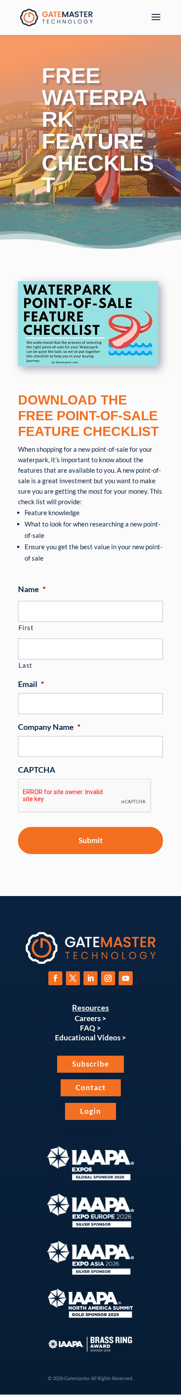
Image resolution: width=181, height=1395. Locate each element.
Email (31, 684)
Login (90, 1111)
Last (25, 665)
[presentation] (85, 796)
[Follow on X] (73, 978)
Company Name (49, 727)
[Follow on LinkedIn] (90, 978)
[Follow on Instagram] (108, 978)
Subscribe (90, 1063)
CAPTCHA (36, 769)
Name (32, 589)
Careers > (90, 1018)
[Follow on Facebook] (55, 978)
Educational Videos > (90, 1037)
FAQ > (90, 1027)
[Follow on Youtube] (126, 978)
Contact (91, 1087)
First (25, 627)
